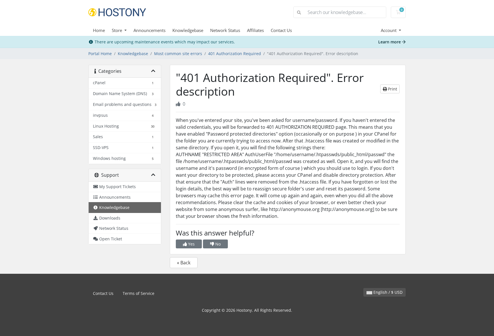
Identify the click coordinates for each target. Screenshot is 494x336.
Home (99, 30)
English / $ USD (387, 292)
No (217, 244)
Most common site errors (178, 53)
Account (389, 30)
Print (392, 89)
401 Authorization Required (234, 53)
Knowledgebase (187, 30)
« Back (183, 262)
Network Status (225, 30)
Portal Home (100, 53)
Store (117, 30)
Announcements (150, 30)
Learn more (390, 42)
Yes (191, 244)
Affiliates (255, 30)
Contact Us (281, 30)
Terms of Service (138, 293)
